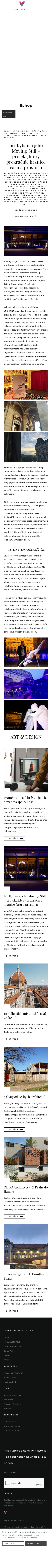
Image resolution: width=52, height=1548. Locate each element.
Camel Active (10, 1351)
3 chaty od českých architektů (24, 1097)
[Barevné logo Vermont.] (14, 1512)
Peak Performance (12, 1346)
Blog (7, 131)
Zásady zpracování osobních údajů (19, 1527)
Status (12, 1426)
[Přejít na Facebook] (6, 1440)
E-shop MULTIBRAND (13, 1373)
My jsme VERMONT (12, 1395)
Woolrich (8, 1360)
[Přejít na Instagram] (12, 1440)
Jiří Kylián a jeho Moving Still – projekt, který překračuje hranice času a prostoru (25, 900)
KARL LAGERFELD (12, 1342)
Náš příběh (8, 1400)
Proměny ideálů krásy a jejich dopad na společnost (25, 800)
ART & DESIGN (21, 131)
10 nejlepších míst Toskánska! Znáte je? (25, 1015)
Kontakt (7, 1408)
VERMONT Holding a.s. (14, 1520)
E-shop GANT (10, 1377)
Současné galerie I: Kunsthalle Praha (25, 1276)
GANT (6, 1337)
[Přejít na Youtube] (18, 1440)
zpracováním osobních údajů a (29, 1500)
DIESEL (7, 1355)
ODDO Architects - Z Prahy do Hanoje (26, 1189)
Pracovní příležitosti (12, 1404)
